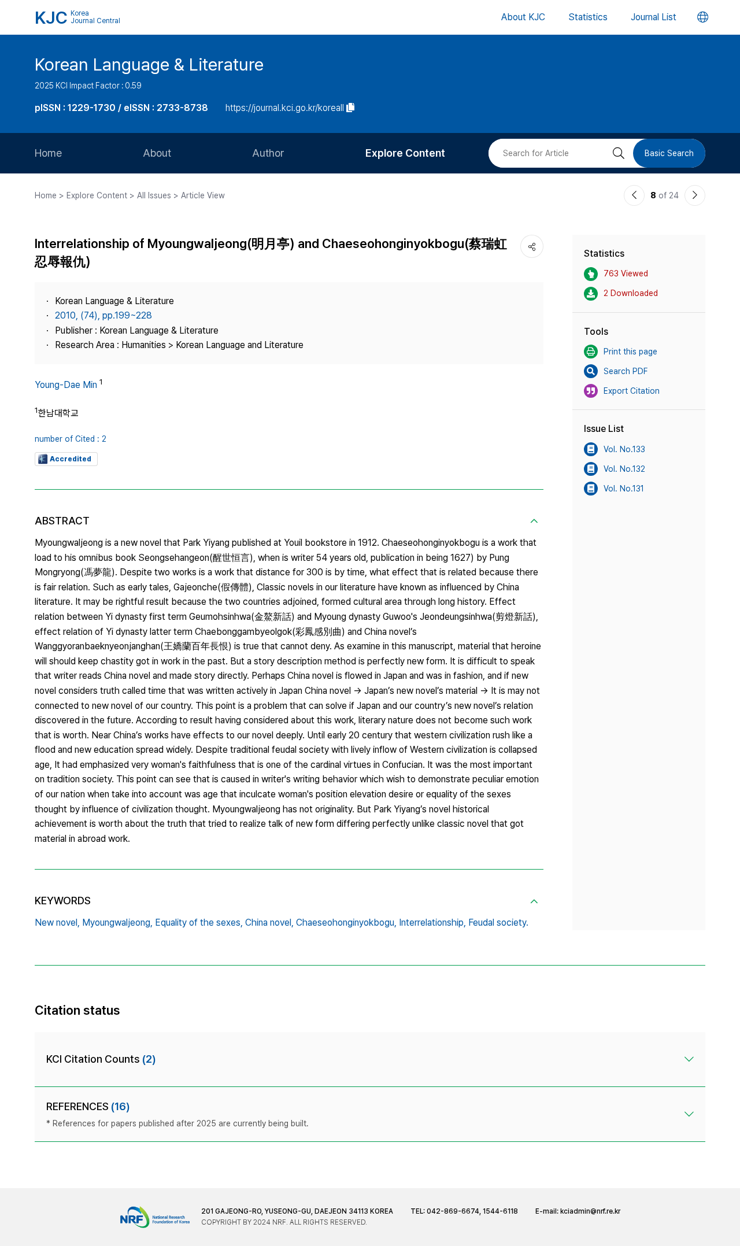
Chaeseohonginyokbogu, (346, 922)
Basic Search (669, 153)
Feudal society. (498, 922)
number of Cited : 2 (70, 438)
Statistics (588, 17)
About (157, 153)
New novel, (57, 922)
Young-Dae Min (66, 384)
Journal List (653, 17)
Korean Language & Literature (149, 64)
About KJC (523, 17)
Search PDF (626, 371)
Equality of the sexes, (199, 922)
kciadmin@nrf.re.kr (590, 1211)
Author (268, 153)
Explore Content (405, 153)
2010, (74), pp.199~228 (103, 315)
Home (48, 153)
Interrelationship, (432, 922)
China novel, (269, 922)
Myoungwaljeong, (117, 922)
